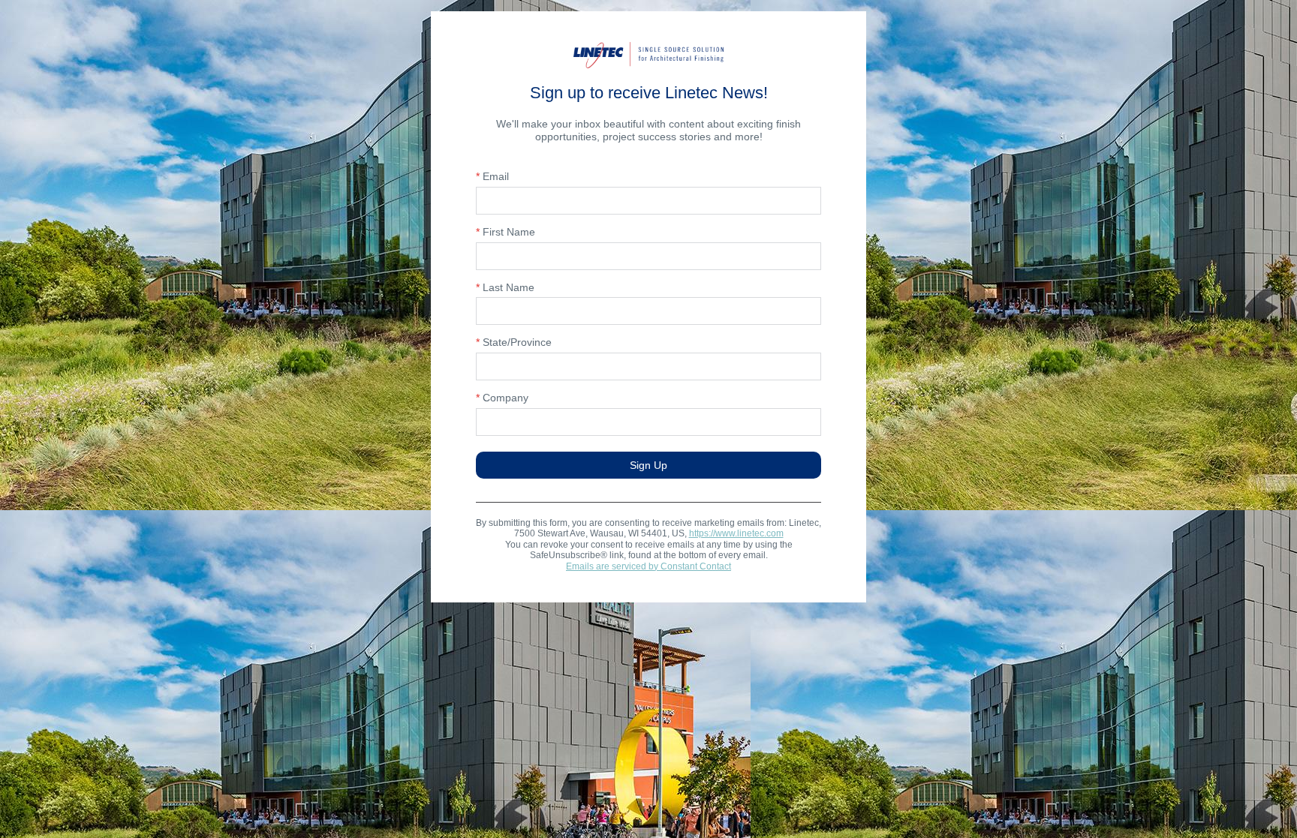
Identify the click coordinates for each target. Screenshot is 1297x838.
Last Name (505, 287)
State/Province (514, 342)
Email (492, 176)
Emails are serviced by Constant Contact (648, 566)
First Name (505, 232)
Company (502, 398)
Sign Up (648, 465)
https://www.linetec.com (736, 533)
